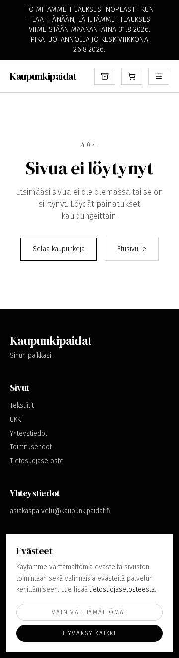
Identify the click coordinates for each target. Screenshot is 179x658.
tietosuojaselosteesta (122, 589)
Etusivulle (131, 249)
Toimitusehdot (31, 447)
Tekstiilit (22, 405)
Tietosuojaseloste (37, 461)
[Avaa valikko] (158, 76)
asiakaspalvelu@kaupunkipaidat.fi (60, 511)
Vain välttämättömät (89, 612)
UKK (15, 419)
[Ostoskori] (131, 76)
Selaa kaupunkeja (59, 249)
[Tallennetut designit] (104, 76)
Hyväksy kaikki (89, 633)
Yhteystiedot (28, 433)
